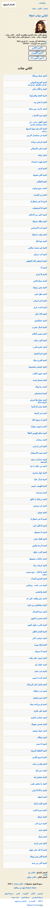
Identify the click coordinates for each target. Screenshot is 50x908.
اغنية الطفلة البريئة (39, 751)
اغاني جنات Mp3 (38, 15)
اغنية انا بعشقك (40, 532)
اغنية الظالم (42, 182)
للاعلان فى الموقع (20, 901)
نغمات (45, 9)
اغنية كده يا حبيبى (39, 678)
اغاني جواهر (31, 877)
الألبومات (25, 894)
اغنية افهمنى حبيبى (39, 486)
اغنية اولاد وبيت (40, 645)
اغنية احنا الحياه (40, 354)
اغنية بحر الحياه (40, 413)
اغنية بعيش (42, 512)
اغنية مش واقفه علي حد (36, 598)
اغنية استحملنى (40, 393)
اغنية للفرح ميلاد (40, 360)
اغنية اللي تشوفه (40, 175)
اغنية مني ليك (41, 770)
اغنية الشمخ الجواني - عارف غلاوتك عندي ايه (37, 83)
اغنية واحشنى (41, 592)
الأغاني (33, 894)
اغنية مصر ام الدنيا (39, 407)
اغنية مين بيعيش (40, 698)
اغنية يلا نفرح (41, 274)
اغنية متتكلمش (40, 321)
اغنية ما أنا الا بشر (39, 790)
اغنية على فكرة (40, 711)
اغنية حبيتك (42, 817)
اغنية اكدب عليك (40, 552)
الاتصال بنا (32, 901)
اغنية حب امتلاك (40, 691)
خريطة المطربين (37, 897)
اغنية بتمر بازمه (40, 843)
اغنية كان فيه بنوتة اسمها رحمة (36, 130)
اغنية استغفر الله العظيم (36, 261)
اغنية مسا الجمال (39, 612)
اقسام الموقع (9, 4)
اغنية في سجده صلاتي (37, 248)
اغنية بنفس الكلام (39, 334)
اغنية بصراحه (41, 493)
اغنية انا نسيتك (41, 651)
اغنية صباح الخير (40, 281)
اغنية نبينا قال (41, 241)
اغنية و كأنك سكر (39, 89)
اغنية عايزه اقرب (40, 347)
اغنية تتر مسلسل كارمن (37, 135)
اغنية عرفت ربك (40, 565)
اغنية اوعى (42, 168)
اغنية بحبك (42, 837)
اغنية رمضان (41, 440)
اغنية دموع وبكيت (39, 188)
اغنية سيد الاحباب (39, 115)
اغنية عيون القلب (39, 373)
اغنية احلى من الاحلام (38, 215)
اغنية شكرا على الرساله (37, 684)
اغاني (40, 9)
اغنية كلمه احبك (40, 804)
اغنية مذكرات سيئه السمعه (39, 460)
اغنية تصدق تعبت (40, 380)
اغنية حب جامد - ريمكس (36, 585)
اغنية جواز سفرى (39, 473)
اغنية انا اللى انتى (40, 526)
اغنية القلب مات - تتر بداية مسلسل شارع (38, 123)
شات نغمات (15, 897)
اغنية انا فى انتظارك (38, 519)
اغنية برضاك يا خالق (38, 499)
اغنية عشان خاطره (39, 718)
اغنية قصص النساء (39, 579)
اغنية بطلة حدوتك (39, 221)
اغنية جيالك (42, 737)
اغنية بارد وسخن (40, 506)
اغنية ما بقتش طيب (38, 784)
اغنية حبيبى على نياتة (38, 658)
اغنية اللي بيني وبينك (38, 856)
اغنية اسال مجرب (39, 327)
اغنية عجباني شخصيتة (38, 367)
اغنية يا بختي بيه (40, 102)
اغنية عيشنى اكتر (39, 638)
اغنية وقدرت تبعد (40, 764)
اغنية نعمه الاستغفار (38, 453)
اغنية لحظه (42, 797)
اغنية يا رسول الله (39, 420)
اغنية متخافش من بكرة (37, 605)
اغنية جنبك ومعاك (39, 76)
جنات (34, 9)
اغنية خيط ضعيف (39, 731)
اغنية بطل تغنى (40, 294)
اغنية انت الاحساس (39, 228)
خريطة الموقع (9, 894)
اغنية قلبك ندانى (40, 539)
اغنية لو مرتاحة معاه (38, 704)
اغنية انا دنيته (41, 744)
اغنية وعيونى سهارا (39, 426)
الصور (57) (35, 58)
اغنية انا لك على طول (38, 850)
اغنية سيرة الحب (40, 810)
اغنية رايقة (42, 155)
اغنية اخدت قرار (40, 307)
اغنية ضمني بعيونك (39, 724)
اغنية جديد (42, 830)
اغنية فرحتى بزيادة (39, 142)
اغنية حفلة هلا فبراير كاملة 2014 (38, 401)
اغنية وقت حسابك (39, 234)
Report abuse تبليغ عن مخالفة (25, 888)
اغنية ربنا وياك (41, 387)
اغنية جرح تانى (41, 823)
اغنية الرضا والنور (39, 545)
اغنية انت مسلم (40, 254)
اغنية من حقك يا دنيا (38, 466)
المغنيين (40, 894)
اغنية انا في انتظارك (38, 201)
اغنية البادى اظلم (40, 631)
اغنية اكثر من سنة (39, 863)
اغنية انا (44, 268)
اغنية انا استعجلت (39, 208)
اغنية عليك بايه (41, 665)
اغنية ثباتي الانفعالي (39, 148)
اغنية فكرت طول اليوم (37, 625)
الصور (18, 894)
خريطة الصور (25, 897)
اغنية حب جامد (40, 671)
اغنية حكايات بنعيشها (38, 559)
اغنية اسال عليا (40, 479)
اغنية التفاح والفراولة (38, 96)
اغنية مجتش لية (40, 777)
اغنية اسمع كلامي (39, 757)
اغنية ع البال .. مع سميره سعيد (36, 573)
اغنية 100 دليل (41, 314)
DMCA (40, 901)
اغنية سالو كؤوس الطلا (37, 433)
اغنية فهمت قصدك (39, 162)
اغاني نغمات (18, 884)
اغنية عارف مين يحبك (38, 109)
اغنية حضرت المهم (39, 618)
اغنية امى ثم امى (40, 446)
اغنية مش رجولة (40, 287)
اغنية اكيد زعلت (40, 340)
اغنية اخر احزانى (40, 301)
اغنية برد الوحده (40, 195)
